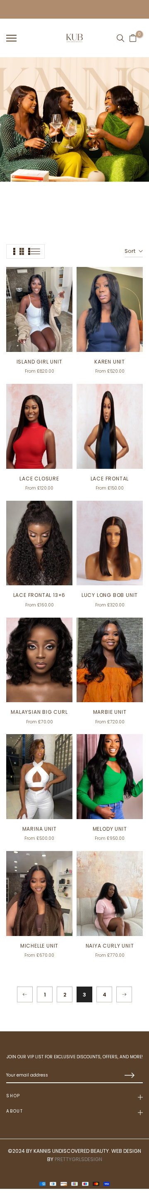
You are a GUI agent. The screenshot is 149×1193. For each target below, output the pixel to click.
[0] (133, 38)
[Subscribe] (128, 1075)
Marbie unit (110, 711)
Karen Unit (109, 361)
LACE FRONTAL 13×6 (39, 595)
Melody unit (110, 828)
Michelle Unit (39, 945)
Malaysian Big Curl (39, 711)
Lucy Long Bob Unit (110, 595)
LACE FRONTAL (110, 478)
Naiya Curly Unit (110, 945)
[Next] (124, 994)
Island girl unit (39, 361)
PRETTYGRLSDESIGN (78, 1159)
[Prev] (25, 994)
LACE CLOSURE (39, 478)
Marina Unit (39, 828)
